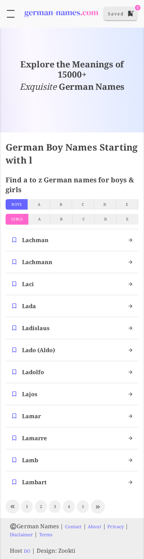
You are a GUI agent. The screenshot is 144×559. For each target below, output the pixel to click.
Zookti (66, 550)
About (94, 526)
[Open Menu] (10, 14)
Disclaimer (21, 534)
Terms (46, 534)
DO (27, 551)
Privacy (115, 526)
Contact (73, 526)
